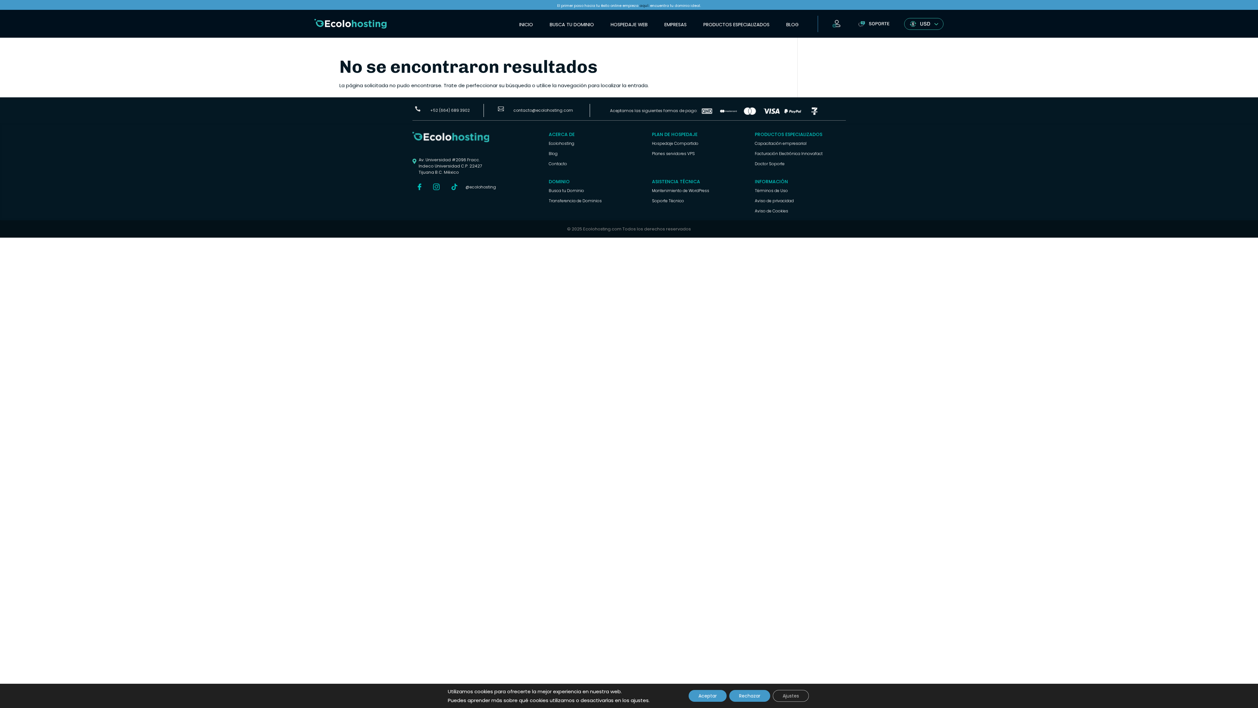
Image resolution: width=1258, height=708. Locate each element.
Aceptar (707, 696)
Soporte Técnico (668, 201)
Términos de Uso (771, 190)
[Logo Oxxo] (707, 113)
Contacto (558, 164)
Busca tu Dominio (572, 24)
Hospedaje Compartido (675, 143)
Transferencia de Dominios (575, 201)
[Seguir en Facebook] (419, 187)
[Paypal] (793, 113)
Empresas (675, 24)
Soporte (879, 24)
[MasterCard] (728, 113)
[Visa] (771, 113)
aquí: (644, 5)
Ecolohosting (561, 143)
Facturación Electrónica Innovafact (789, 153)
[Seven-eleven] (814, 113)
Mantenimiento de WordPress (680, 190)
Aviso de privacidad (774, 201)
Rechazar (749, 696)
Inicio (526, 24)
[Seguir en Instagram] (436, 187)
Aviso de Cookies (771, 211)
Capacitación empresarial (781, 143)
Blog (792, 24)
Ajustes (791, 696)
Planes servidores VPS (673, 153)
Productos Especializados (736, 24)
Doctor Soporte (770, 164)
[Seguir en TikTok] (454, 187)
